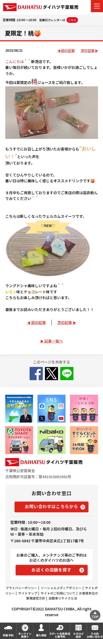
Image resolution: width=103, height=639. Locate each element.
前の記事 (68, 50)
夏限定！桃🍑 (23, 33)
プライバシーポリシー (21, 587)
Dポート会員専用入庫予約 (60, 635)
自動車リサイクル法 (63, 598)
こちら (72, 20)
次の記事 (88, 50)
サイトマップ (27, 593)
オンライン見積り (24, 635)
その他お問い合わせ (95, 635)
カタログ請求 (78, 635)
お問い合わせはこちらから (51, 506)
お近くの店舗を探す (51, 569)
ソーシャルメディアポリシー (61, 587)
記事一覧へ (53, 341)
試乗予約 (8, 635)
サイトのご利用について (58, 593)
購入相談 (41, 635)
